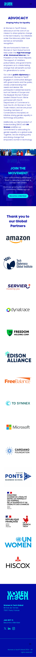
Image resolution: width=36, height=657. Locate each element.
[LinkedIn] (10, 629)
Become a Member (18, 196)
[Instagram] (13, 629)
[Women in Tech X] (6, 629)
